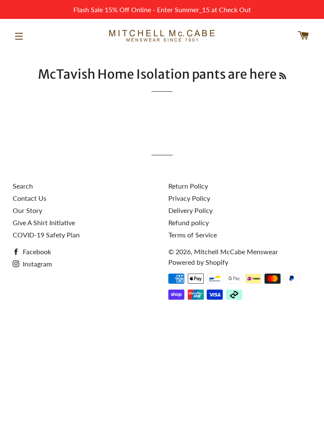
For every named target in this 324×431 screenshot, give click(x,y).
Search (23, 186)
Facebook (36, 251)
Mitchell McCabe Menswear (236, 251)
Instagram (36, 264)
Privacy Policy (189, 198)
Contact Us (29, 198)
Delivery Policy (190, 210)
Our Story (27, 210)
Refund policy (188, 222)
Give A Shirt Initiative (44, 222)
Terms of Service (192, 235)
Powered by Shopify (198, 262)
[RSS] (282, 76)
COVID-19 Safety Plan (46, 235)
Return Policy (188, 186)
